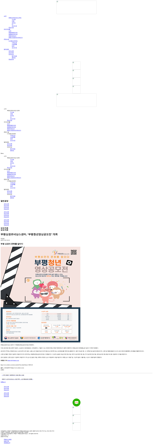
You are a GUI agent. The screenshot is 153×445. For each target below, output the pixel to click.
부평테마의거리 (13, 34)
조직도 (14, 22)
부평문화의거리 (13, 32)
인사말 (14, 19)
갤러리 (14, 57)
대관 (13, 46)
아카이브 (11, 54)
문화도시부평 (7, 439)
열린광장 (6, 49)
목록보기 (3, 382)
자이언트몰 (7, 29)
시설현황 (14, 44)
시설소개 (14, 42)
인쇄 (2, 369)
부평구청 (6, 441)
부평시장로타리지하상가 (16, 37)
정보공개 (11, 59)
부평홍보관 (7, 442)
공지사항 (11, 51)
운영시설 (6, 39)
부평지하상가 (12, 36)
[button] (76, 153)
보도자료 (11, 52)
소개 (5, 16)
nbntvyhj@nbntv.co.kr (13, 360)
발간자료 (14, 56)
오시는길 (14, 26)
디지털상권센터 (13, 41)
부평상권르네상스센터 (15, 17)
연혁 (13, 21)
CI (10, 117)
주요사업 (11, 27)
